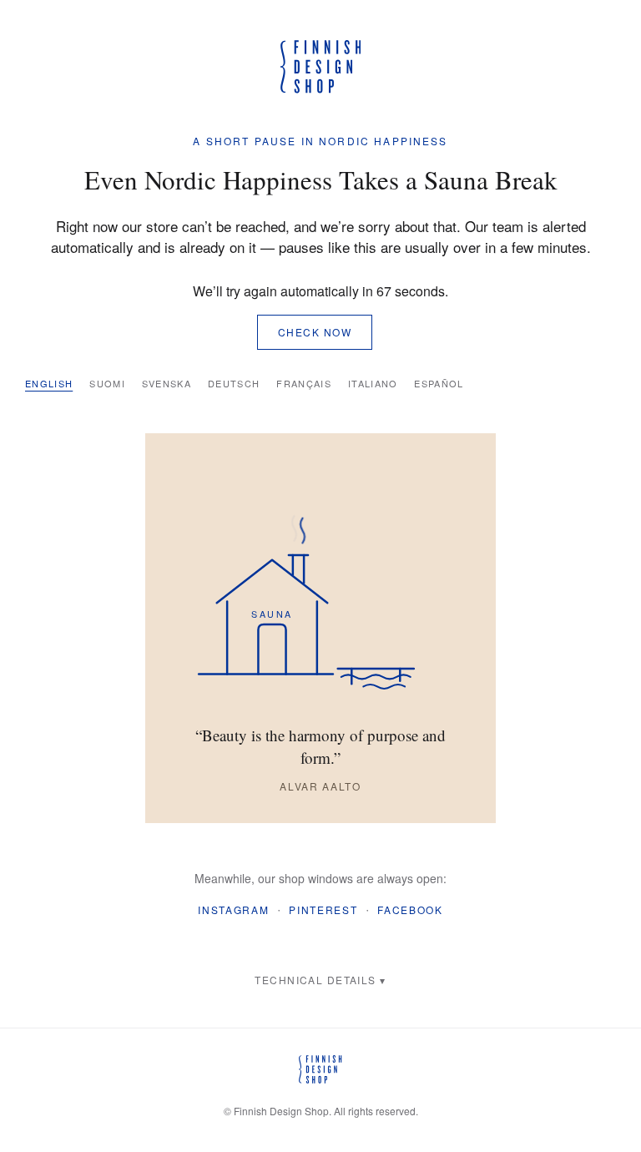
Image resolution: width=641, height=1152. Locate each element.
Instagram (233, 909)
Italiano (373, 383)
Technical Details (315, 980)
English (49, 383)
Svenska (166, 383)
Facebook (409, 909)
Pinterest (323, 909)
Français (303, 383)
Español (438, 383)
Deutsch (234, 383)
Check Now (314, 332)
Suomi (107, 383)
